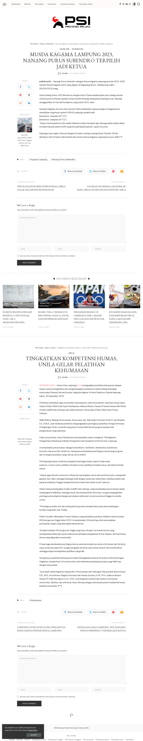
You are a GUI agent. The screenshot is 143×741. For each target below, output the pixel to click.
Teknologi (44, 306)
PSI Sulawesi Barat (102, 739)
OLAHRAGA (80, 306)
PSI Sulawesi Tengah (55, 739)
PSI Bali (12, 739)
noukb (65, 73)
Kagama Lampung (39, 159)
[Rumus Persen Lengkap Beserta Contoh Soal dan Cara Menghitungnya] (18, 296)
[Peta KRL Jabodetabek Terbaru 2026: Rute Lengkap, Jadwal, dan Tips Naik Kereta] (24, 125)
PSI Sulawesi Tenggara (73, 739)
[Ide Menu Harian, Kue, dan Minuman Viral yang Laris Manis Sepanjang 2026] (124, 296)
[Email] (121, 171)
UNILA (72, 353)
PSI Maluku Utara (117, 739)
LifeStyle (115, 306)
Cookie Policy (33, 730)
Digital (7, 303)
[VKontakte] (29, 103)
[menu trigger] (6, 4)
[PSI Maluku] (71, 21)
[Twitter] (123, 4)
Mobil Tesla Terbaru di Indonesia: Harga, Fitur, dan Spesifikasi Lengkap (53, 315)
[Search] (138, 4)
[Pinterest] (20, 95)
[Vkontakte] (127, 4)
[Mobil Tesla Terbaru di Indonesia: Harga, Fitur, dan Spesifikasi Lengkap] (54, 296)
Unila (79, 385)
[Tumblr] (29, 95)
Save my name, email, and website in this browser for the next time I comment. (47, 256)
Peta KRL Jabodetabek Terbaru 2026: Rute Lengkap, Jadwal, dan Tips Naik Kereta (24, 140)
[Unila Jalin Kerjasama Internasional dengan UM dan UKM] (24, 429)
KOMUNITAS (77, 49)
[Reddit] (20, 103)
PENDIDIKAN (10, 306)
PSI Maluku (130, 739)
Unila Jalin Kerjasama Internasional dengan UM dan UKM (25, 441)
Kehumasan (36, 600)
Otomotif (56, 303)
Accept (34, 735)
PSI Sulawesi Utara (39, 739)
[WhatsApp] (130, 4)
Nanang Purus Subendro (63, 159)
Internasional (93, 303)
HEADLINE (65, 49)
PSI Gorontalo (88, 739)
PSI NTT (27, 739)
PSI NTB (19, 739)
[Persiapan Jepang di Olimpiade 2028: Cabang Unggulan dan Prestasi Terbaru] (89, 296)
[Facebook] (120, 4)
